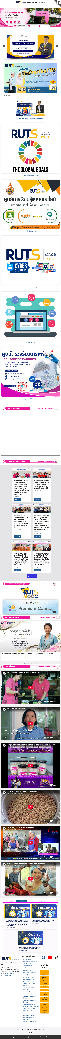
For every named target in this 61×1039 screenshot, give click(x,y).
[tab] (9, 901)
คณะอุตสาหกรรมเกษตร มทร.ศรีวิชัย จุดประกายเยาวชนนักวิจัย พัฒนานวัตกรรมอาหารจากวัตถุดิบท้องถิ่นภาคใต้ (41, 484)
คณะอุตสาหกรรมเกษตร (36, 2)
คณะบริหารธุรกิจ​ (27, 965)
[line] (32, 1032)
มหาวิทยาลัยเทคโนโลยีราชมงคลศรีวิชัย (39, 1036)
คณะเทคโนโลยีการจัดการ (30, 1021)
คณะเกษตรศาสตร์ (27, 1010)
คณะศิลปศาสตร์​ (27, 970)
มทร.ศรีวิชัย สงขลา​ (28, 959)
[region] (30, 48)
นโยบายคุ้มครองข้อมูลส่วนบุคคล (30, 287)
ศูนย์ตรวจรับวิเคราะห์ (30, 399)
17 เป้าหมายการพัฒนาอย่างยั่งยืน (30, 175)
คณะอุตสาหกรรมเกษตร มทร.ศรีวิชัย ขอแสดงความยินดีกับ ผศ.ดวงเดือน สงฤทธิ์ (27, 653)
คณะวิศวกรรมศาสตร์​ (28, 968)
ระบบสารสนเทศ (30, 342)
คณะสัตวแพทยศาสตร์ (28, 1013)
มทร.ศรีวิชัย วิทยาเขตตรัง (29, 977)
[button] (30, 46)
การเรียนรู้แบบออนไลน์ (31, 231)
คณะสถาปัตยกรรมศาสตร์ (29, 972)
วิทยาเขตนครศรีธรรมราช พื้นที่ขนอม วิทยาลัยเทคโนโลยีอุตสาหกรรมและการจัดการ (31, 1006)
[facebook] (29, 1032)
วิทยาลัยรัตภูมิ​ (26, 975)
